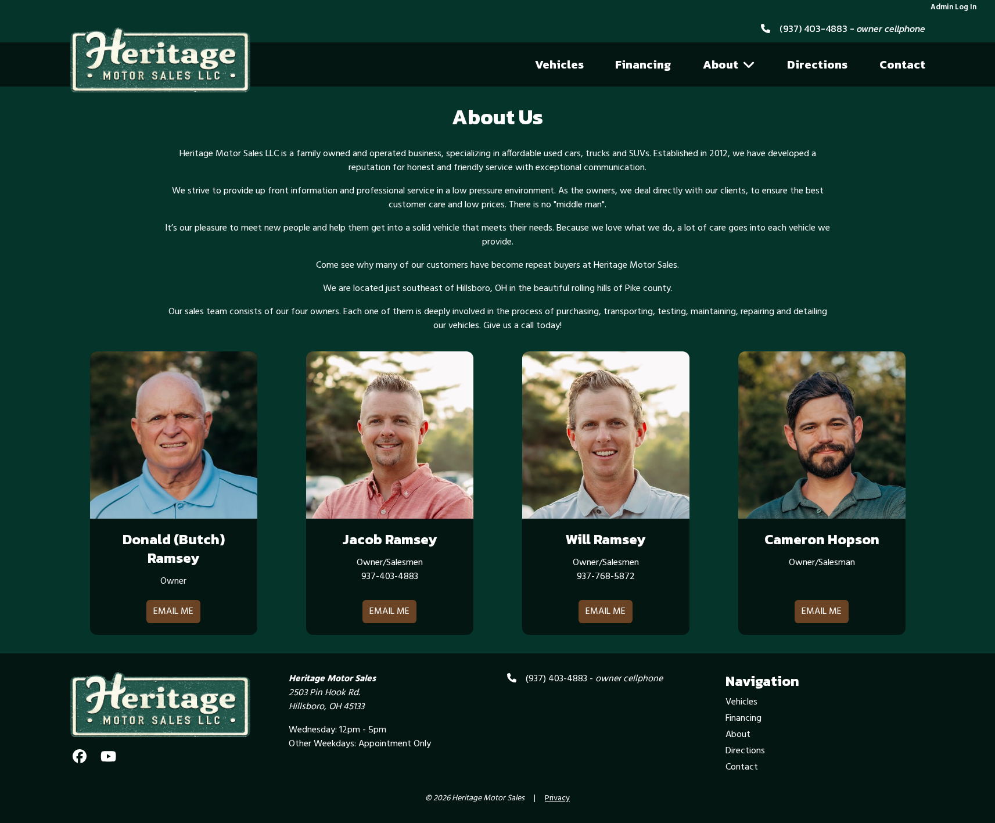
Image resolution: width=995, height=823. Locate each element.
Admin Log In (953, 7)
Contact (902, 64)
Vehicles (559, 64)
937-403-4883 (389, 576)
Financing (643, 64)
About (720, 64)
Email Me (173, 611)
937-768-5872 (606, 576)
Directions (817, 64)
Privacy (557, 798)
